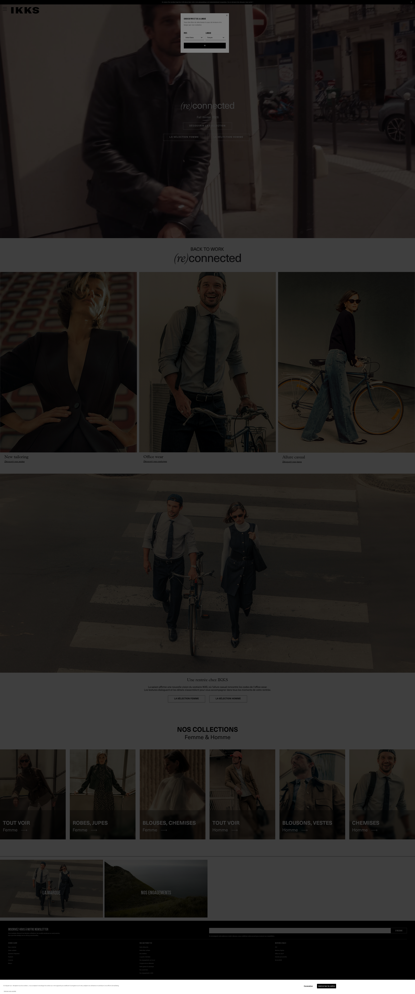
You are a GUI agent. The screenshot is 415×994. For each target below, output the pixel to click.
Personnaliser (308, 986)
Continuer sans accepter (10, 991)
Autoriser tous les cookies (326, 986)
